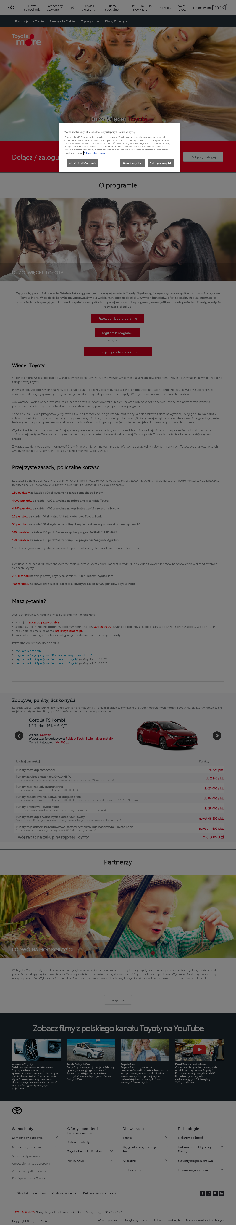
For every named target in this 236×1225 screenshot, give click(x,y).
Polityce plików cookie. (95, 152)
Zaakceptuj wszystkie (161, 162)
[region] (119, 147)
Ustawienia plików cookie (82, 162)
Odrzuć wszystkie (132, 162)
